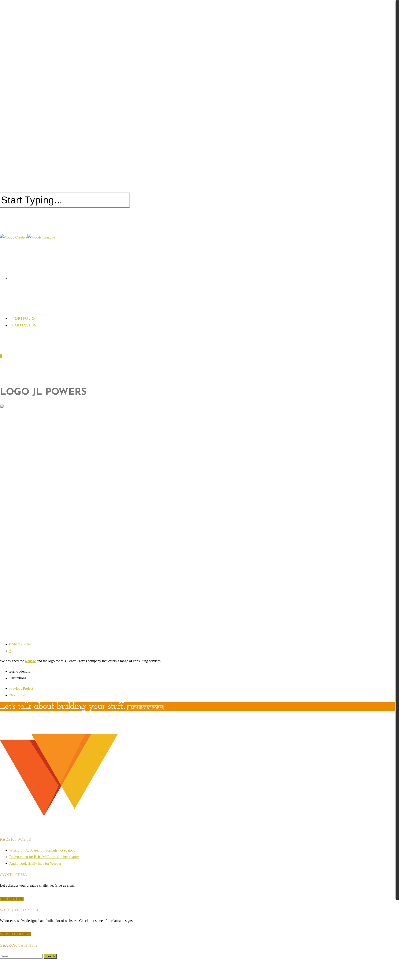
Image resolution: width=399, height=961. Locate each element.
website (30, 661)
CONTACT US (24, 325)
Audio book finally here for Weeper (35, 863)
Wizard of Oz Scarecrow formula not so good (42, 850)
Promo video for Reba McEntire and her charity (44, 857)
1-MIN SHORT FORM (145, 708)
